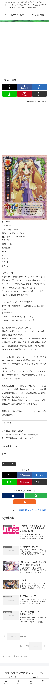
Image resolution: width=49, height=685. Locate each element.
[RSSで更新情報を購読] (24, 501)
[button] (39, 94)
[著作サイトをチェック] (13, 495)
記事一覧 (12, 677)
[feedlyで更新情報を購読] (36, 495)
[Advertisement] (24, 51)
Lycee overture (10, 464)
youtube (36, 677)
